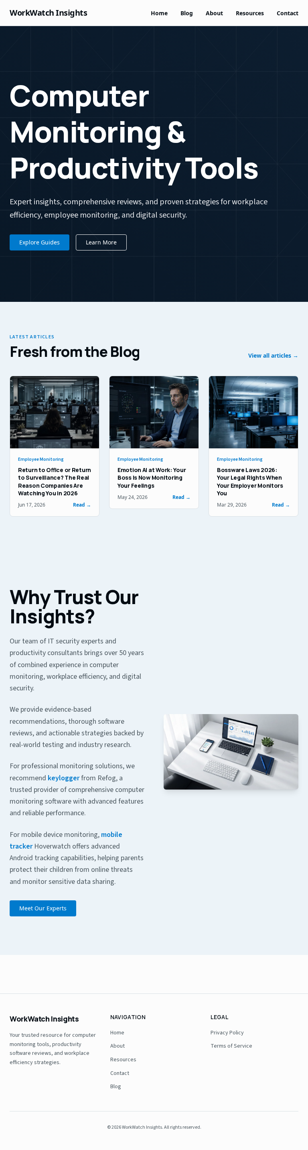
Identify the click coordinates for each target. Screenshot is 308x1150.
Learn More (101, 242)
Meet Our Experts (43, 908)
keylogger (63, 778)
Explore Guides (39, 242)
